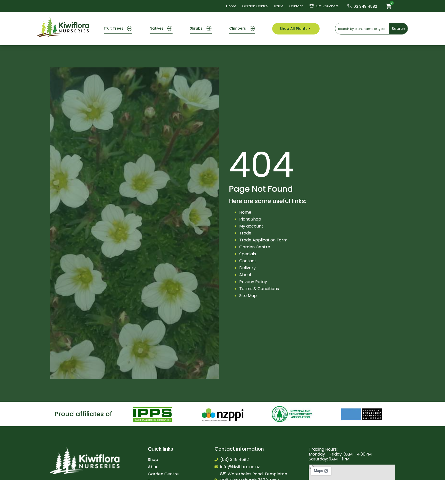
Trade (245, 233)
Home (245, 212)
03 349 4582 (365, 6)
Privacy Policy (253, 282)
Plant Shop (250, 219)
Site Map (248, 296)
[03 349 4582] (349, 6)
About (245, 275)
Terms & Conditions (259, 289)
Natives (157, 28)
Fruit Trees (113, 28)
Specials (247, 254)
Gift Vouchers (327, 6)
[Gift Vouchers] (312, 6)
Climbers (237, 28)
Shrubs (196, 28)
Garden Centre (254, 247)
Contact (247, 261)
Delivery (247, 268)
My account (251, 226)
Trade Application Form (263, 240)
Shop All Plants (293, 28)
